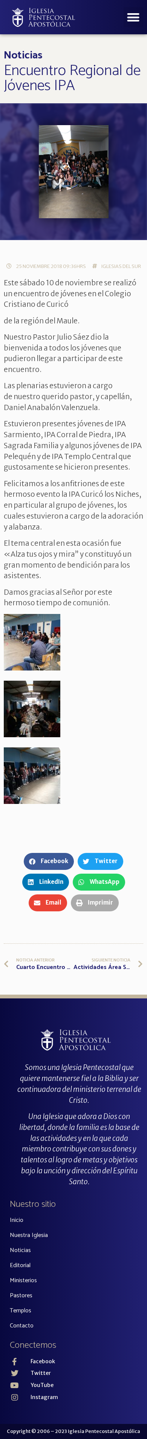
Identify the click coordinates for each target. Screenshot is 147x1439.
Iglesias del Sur (121, 266)
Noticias (23, 55)
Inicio (16, 1220)
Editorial (20, 1265)
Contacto (22, 1326)
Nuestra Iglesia (29, 1235)
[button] (134, 17)
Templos (20, 1311)
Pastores (21, 1296)
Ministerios (23, 1280)
